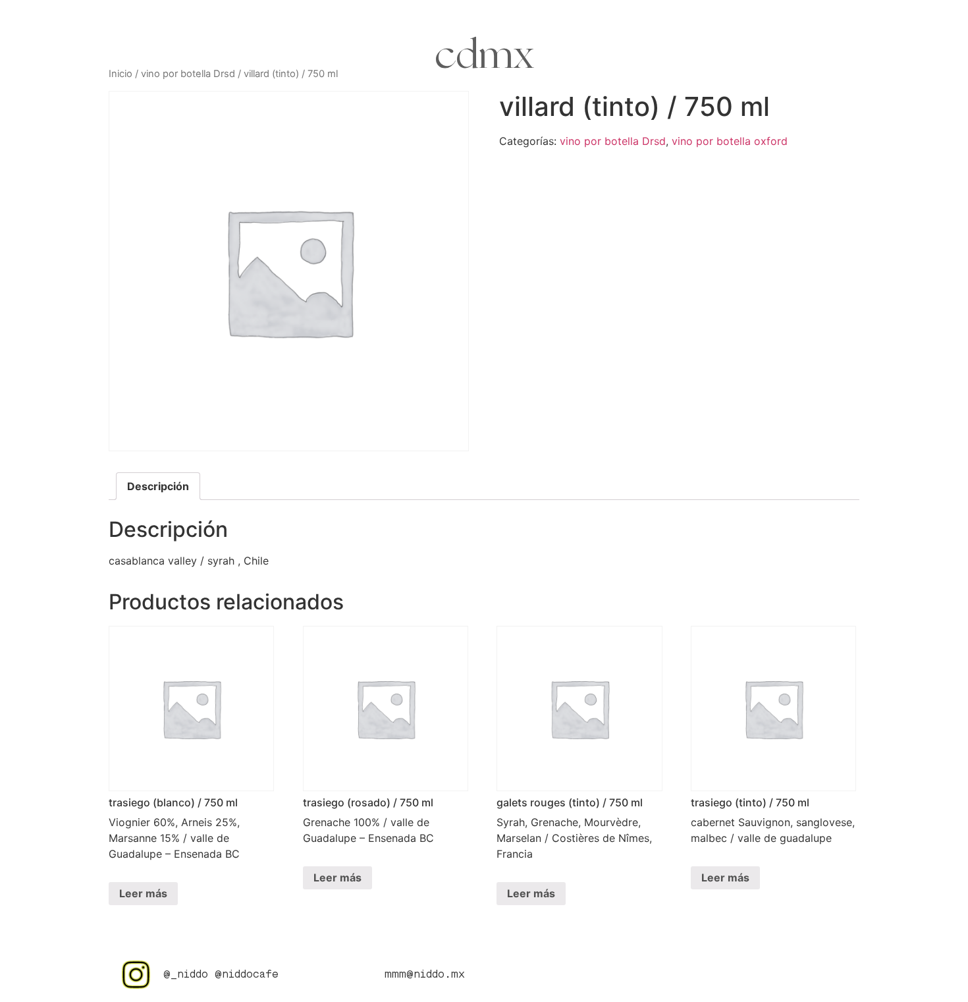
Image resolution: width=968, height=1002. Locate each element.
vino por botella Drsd (188, 74)
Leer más (143, 893)
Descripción (158, 486)
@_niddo (185, 975)
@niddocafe (247, 975)
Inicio (120, 74)
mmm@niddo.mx (425, 975)
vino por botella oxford (730, 141)
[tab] (158, 486)
